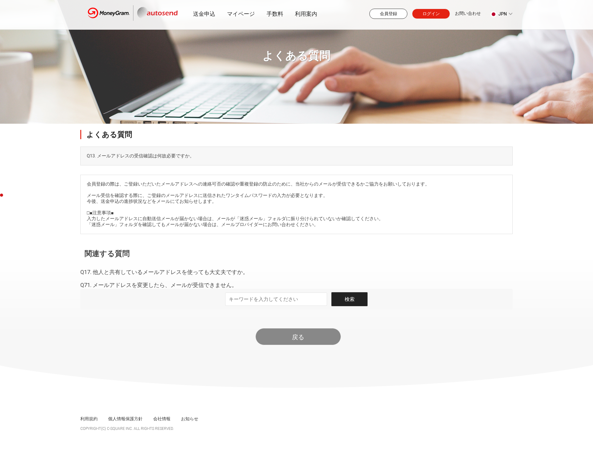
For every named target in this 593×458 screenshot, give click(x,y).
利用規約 (89, 418)
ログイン (431, 13)
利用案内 (306, 14)
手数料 (275, 14)
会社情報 (161, 418)
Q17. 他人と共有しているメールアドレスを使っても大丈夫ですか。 (164, 272)
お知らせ (189, 418)
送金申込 (204, 14)
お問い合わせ (468, 13)
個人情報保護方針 (125, 418)
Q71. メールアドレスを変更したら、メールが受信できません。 (158, 285)
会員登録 (388, 13)
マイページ (241, 14)
